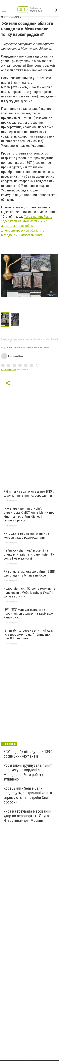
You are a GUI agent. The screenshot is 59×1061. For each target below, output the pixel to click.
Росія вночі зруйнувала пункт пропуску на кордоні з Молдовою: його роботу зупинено (27, 772)
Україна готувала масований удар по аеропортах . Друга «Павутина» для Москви (27, 816)
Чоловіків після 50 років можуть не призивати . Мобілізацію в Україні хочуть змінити (29, 592)
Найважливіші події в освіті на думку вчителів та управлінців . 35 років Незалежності (28, 554)
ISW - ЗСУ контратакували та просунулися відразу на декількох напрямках (28, 613)
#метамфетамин (34, 347)
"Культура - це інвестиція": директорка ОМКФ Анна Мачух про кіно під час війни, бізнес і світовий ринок (28, 514)
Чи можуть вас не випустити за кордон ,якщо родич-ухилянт (26, 535)
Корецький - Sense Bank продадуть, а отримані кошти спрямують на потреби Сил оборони (27, 795)
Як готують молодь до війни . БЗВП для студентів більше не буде (29, 574)
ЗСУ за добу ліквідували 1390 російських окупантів (27, 754)
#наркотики (6, 347)
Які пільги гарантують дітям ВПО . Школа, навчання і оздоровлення (28, 493)
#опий (46, 347)
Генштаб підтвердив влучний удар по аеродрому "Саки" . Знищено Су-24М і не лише (28, 634)
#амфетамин (19, 347)
